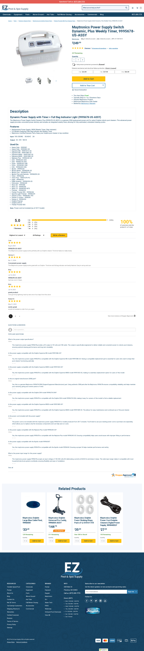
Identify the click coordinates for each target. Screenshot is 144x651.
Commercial (92, 14)
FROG (47, 606)
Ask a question (113, 48)
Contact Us (10, 599)
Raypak (47, 593)
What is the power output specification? (21, 339)
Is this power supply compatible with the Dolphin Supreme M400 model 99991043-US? (35, 367)
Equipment (18, 14)
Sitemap (9, 627)
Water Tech (48, 602)
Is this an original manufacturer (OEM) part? (22, 379)
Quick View (33, 505)
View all (10, 468)
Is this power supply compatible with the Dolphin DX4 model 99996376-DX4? (32, 392)
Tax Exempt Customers (14, 606)
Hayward (48, 590)
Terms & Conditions (21, 642)
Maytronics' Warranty (88, 103)
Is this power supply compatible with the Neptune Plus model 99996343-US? (32, 430)
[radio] (72, 220)
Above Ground (38, 14)
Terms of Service (12, 621)
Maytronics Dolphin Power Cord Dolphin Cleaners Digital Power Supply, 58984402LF (110, 521)
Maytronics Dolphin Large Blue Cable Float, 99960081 (32, 520)
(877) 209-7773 (79, 2)
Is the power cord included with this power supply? (24, 416)
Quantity (75, 56)
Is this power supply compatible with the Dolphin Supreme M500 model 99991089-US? (35, 404)
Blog (102, 14)
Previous (22, 81)
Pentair (47, 587)
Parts (27, 14)
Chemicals (7, 14)
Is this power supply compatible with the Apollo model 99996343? (29, 441)
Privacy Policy (11, 624)
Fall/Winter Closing (64, 14)
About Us (10, 593)
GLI (46, 599)
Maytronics (48, 596)
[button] (13, 349)
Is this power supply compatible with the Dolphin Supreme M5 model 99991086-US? (34, 353)
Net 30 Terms (11, 602)
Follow (10, 341)
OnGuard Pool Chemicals (53, 612)
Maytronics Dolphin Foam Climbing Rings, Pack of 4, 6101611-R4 (84, 520)
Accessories (79, 14)
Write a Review (59, 235)
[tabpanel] (33, 518)
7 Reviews (87, 48)
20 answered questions (99, 48)
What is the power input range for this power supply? (25, 453)
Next (56, 81)
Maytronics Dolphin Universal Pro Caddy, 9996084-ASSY (57, 520)
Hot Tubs (50, 14)
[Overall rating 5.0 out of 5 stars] (77, 48)
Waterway (48, 609)
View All (47, 615)
